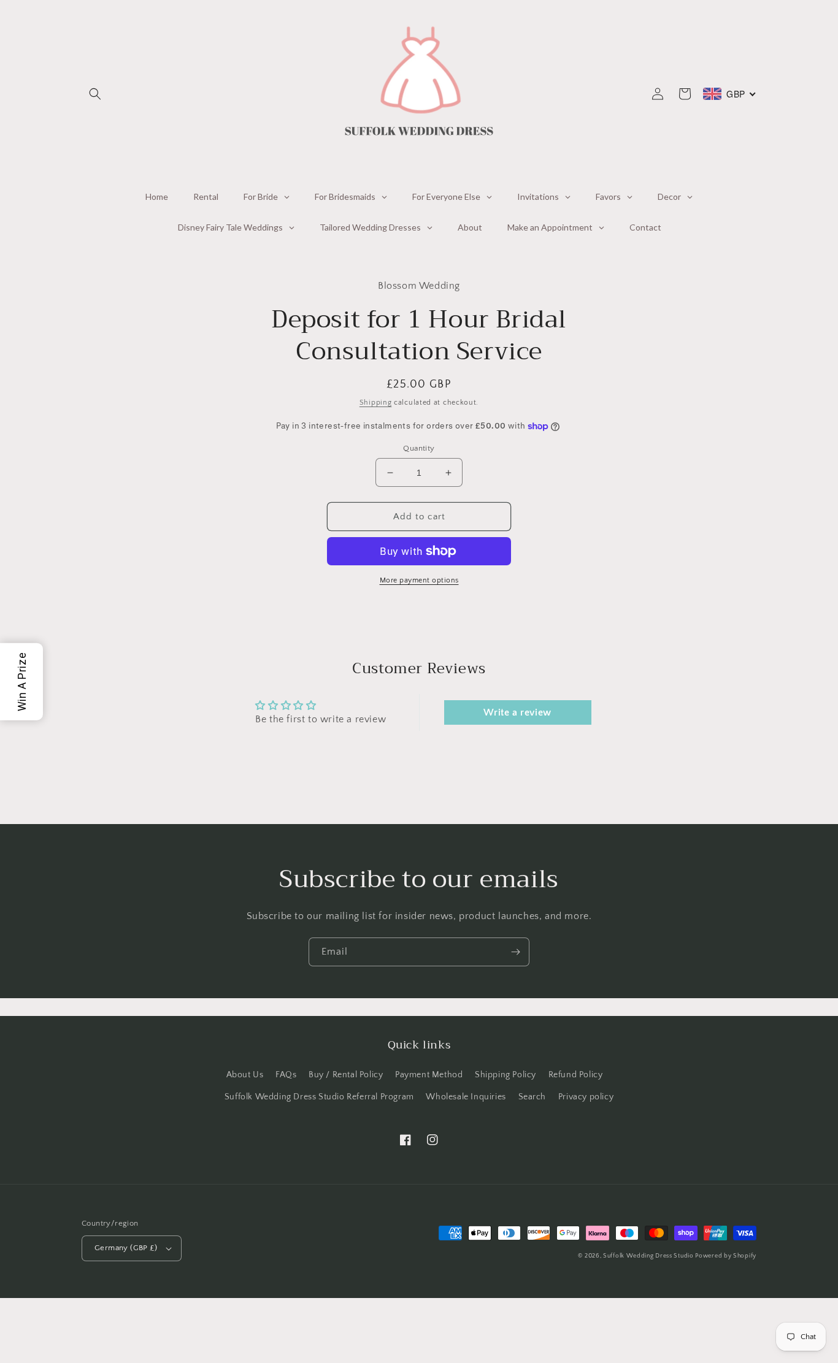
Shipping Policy (505, 1075)
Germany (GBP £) (125, 1247)
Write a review (517, 712)
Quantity (418, 448)
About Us (245, 1075)
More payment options (419, 580)
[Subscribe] (515, 951)
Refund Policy (575, 1075)
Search (532, 1097)
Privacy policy (585, 1097)
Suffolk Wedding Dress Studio (649, 1256)
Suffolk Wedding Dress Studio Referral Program (319, 1097)
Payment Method (429, 1075)
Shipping (375, 403)
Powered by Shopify (725, 1256)
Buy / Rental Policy (346, 1075)
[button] (95, 93)
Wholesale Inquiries (465, 1097)
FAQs (285, 1075)
